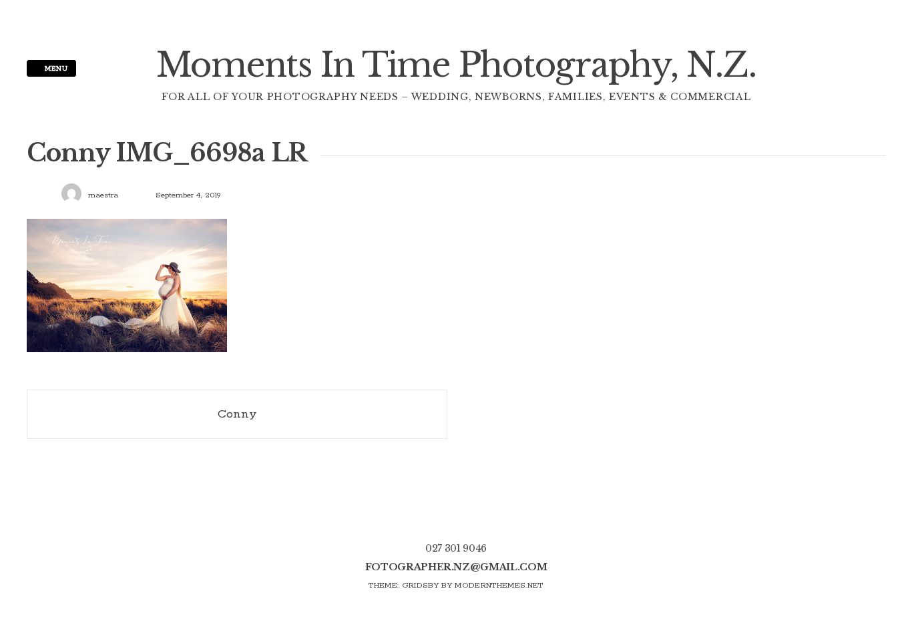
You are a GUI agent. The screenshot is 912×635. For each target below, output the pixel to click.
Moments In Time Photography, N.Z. (456, 65)
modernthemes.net (499, 585)
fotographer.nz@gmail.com (456, 567)
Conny (237, 414)
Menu (55, 68)
